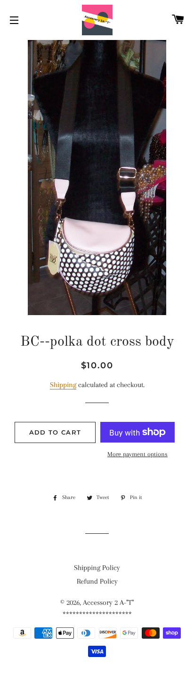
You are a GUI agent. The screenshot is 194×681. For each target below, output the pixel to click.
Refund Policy (97, 581)
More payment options (137, 454)
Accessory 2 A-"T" (108, 602)
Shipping (63, 384)
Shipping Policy (97, 567)
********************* (97, 614)
